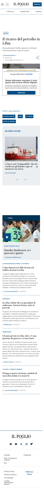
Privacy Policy (9, 471)
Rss (5, 463)
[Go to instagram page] (26, 444)
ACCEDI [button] (28, 74)
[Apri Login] (7, 4)
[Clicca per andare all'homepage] (21, 437)
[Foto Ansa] (21, 231)
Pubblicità (27, 455)
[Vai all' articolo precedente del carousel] (17, 179)
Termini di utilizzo (10, 474)
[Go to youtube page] (16, 444)
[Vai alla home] (21, 4)
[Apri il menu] (2, 4)
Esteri (5, 33)
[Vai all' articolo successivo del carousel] (24, 179)
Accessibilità (8, 478)
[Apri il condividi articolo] (37, 57)
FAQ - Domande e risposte (10, 459)
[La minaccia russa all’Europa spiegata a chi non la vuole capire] (21, 149)
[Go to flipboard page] (32, 444)
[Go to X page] (21, 444)
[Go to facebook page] (11, 444)
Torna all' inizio (29, 473)
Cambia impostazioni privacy (8, 482)
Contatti (7, 455)
